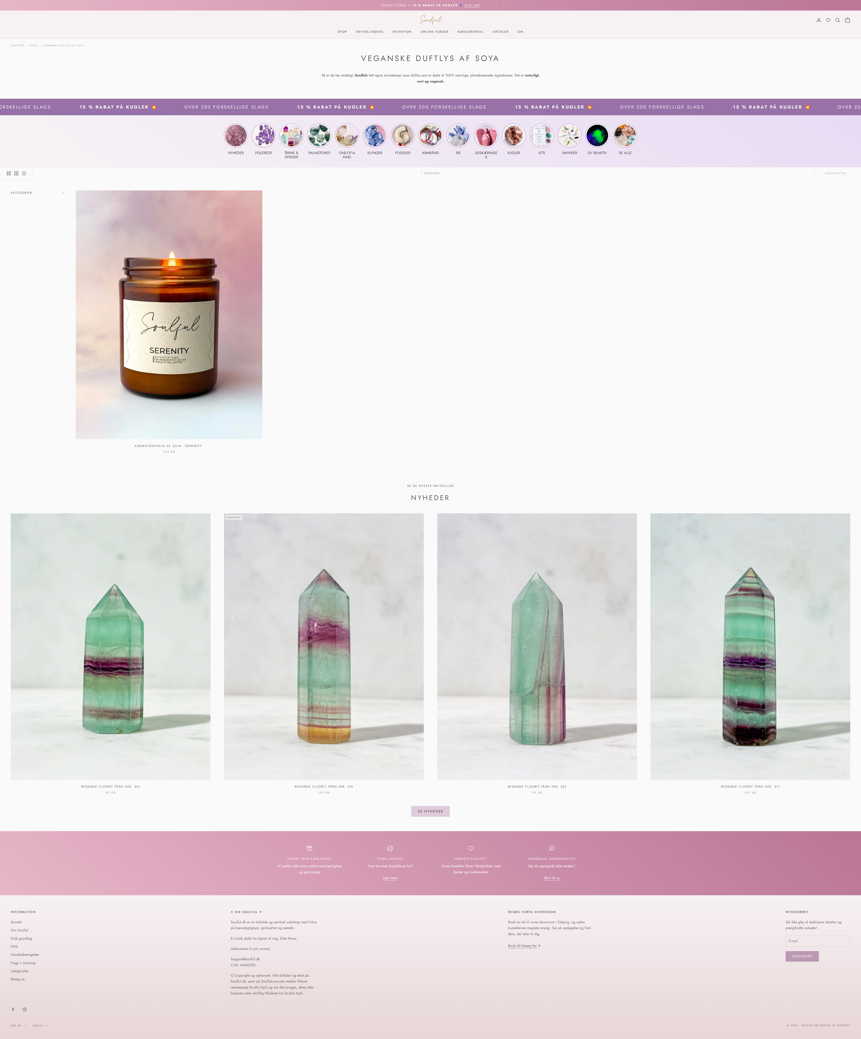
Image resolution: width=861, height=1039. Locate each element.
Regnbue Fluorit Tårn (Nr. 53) (324, 786)
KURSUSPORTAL (471, 32)
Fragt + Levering (23, 962)
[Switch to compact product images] (24, 173)
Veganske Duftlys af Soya (63, 45)
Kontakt (16, 922)
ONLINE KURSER (435, 32)
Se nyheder (431, 811)
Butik (34, 45)
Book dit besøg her (523, 945)
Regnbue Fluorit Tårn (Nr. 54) (110, 786)
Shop (342, 32)
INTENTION (402, 32)
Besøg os (17, 979)
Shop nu (477, 5)
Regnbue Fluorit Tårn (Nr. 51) (750, 786)
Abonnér (802, 956)
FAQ (14, 946)
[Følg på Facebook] (13, 1009)
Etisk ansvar (390, 859)
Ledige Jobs (19, 971)
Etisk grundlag (21, 938)
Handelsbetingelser (25, 954)
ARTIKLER (501, 32)
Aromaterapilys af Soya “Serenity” (169, 446)
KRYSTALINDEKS (370, 32)
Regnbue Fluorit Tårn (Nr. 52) (537, 786)
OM (520, 32)
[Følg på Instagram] (24, 1009)
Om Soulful (19, 930)
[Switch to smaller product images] (16, 173)
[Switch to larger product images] (9, 173)
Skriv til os (551, 877)
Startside (18, 45)
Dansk (38, 1025)
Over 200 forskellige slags (167, 107)
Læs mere (390, 877)
